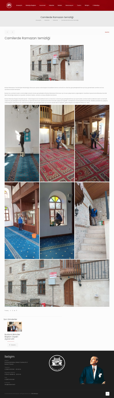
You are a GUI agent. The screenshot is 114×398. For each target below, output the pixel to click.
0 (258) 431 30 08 (9, 379)
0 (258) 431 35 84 (9, 369)
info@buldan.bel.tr (10, 384)
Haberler (47, 20)
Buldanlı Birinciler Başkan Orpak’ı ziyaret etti (12, 336)
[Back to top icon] (107, 394)
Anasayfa (38, 20)
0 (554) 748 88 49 (10, 374)
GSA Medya (34, 393)
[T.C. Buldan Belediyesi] (9, 5)
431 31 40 (18, 374)
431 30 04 (18, 369)
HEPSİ (107, 32)
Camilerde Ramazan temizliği (69, 20)
